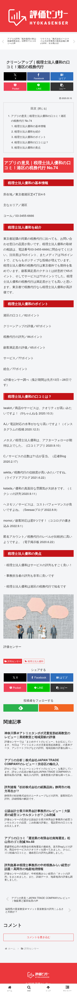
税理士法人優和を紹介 (27, 131)
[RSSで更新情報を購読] (56, 708)
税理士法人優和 (35, 661)
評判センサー (14, 661)
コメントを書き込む (38, 937)
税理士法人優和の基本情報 (30, 126)
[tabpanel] (21, 41)
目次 (33, 108)
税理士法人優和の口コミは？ (31, 142)
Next (74, 42)
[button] (61, 86)
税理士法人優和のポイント (30, 137)
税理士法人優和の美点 (27, 147)
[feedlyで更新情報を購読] (20, 708)
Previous (3, 42)
